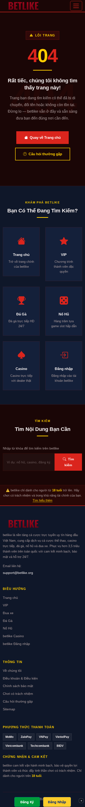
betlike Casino (13, 636)
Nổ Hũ (7, 628)
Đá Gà (8, 621)
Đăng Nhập (57, 802)
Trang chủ (10, 598)
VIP (5, 605)
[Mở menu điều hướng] (76, 6)
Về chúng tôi (12, 670)
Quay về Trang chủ (45, 137)
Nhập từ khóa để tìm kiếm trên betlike (31, 448)
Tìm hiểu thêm (42, 500)
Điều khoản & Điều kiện (20, 678)
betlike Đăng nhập (16, 644)
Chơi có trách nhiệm (18, 694)
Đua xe (8, 613)
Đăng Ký (27, 802)
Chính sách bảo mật (18, 686)
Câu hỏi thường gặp (45, 154)
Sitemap (9, 709)
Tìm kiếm (69, 462)
